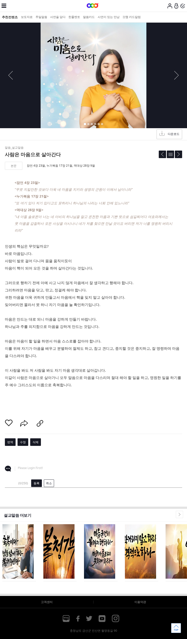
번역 (10, 442)
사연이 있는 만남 (109, 17)
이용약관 (140, 602)
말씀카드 (89, 17)
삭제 (35, 442)
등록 (36, 483)
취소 (49, 483)
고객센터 (47, 602)
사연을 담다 (57, 17)
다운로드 (173, 134)
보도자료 (27, 17)
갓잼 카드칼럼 (131, 17)
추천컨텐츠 (10, 17)
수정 (23, 442)
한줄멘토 (74, 17)
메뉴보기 (3, 5)
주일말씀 (41, 17)
